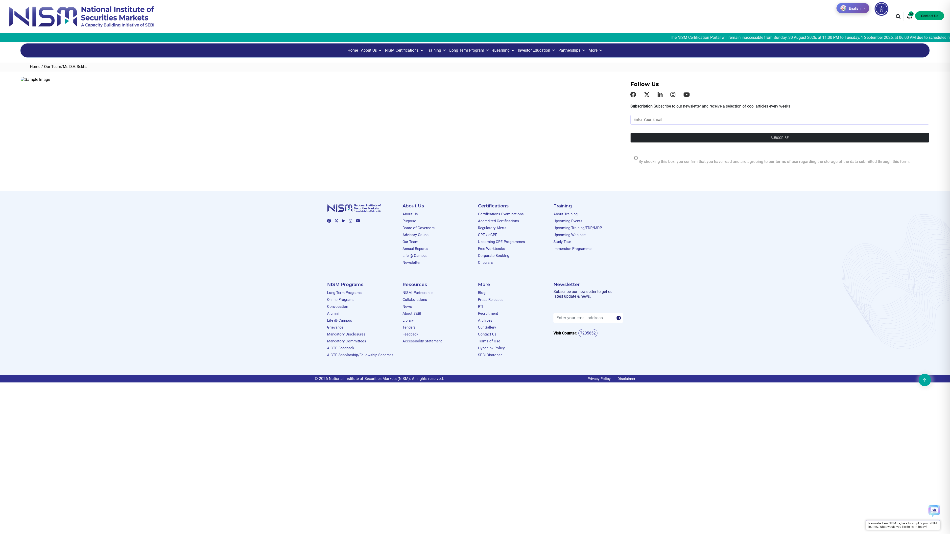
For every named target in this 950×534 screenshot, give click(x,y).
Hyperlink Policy (491, 348)
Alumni (333, 313)
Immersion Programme (572, 248)
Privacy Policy (599, 379)
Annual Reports (415, 248)
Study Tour (562, 242)
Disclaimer (626, 379)
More (593, 50)
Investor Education (534, 50)
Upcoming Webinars (570, 235)
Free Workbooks (491, 248)
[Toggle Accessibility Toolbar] (881, 8)
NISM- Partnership (417, 292)
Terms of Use (489, 341)
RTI (480, 306)
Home (353, 50)
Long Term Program (466, 50)
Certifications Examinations (501, 214)
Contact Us (929, 16)
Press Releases (490, 299)
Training (434, 50)
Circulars (485, 262)
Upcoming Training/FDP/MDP (577, 228)
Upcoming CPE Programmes (501, 242)
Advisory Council (416, 235)
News (407, 306)
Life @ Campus (415, 255)
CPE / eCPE (487, 235)
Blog (481, 292)
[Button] (619, 318)
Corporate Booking (493, 255)
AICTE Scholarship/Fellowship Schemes (360, 355)
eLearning (501, 50)
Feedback (410, 334)
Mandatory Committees (346, 341)
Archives (485, 320)
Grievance (335, 327)
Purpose (409, 221)
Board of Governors (419, 228)
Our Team (52, 66)
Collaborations (415, 299)
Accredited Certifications (498, 221)
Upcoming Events (567, 221)
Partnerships (569, 50)
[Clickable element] (81, 16)
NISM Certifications (402, 50)
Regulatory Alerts (492, 228)
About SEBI (412, 313)
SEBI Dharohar (490, 355)
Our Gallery (487, 327)
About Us (369, 50)
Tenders (409, 327)
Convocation (337, 306)
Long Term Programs (344, 292)
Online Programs (341, 299)
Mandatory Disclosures (346, 334)
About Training (565, 214)
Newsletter (412, 262)
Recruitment (488, 313)
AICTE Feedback (340, 348)
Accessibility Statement (422, 341)
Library (408, 320)
